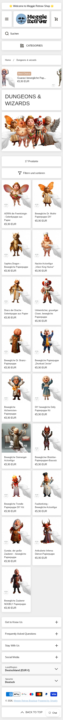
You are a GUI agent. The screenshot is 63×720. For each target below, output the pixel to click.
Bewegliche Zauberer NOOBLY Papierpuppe (15, 602)
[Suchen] (5, 34)
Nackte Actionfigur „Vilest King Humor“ (44, 265)
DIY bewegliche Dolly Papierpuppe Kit (45, 409)
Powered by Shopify (48, 700)
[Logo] (31, 19)
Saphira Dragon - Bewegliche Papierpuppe (16, 265)
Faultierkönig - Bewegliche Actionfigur (46, 506)
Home (8, 60)
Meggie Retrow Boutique (25, 700)
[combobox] (31, 34)
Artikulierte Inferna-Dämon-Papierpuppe (45, 552)
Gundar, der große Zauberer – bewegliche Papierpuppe (15, 554)
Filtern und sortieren (34, 173)
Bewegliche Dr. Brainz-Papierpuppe (15, 362)
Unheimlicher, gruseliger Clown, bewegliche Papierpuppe (46, 313)
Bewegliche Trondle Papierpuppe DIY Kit (14, 506)
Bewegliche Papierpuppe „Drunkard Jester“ (47, 362)
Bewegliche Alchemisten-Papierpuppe (10, 410)
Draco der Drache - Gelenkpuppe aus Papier (16, 312)
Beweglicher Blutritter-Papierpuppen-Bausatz (46, 459)
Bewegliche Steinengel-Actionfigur (15, 459)
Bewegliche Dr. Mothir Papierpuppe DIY (45, 215)
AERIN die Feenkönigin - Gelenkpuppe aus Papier (15, 217)
